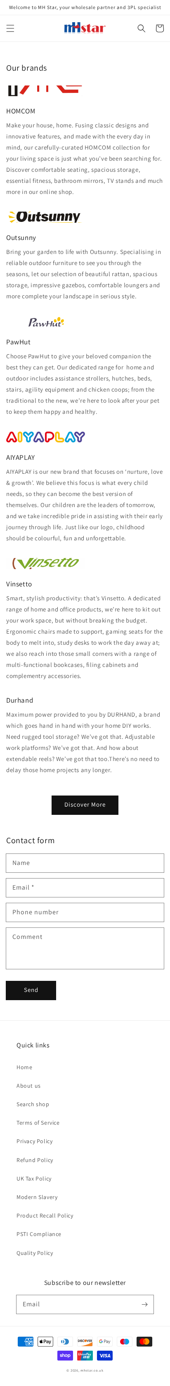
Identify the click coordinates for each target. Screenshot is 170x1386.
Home (24, 1067)
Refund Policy (35, 1160)
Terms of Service (38, 1122)
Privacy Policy (34, 1141)
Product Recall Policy (45, 1215)
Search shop (33, 1104)
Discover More (85, 804)
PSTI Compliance (39, 1234)
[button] (10, 28)
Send (31, 990)
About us (29, 1085)
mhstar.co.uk (91, 1370)
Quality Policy (35, 1253)
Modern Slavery (37, 1197)
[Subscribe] (144, 1304)
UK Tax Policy (34, 1178)
